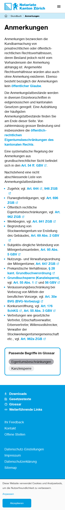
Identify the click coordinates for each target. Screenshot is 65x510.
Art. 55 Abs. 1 (23, 282)
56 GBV (50, 282)
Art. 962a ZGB (31, 339)
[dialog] (32, 494)
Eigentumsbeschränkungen (31, 362)
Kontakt (10, 428)
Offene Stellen (15, 434)
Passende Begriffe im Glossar (32, 353)
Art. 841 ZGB (42, 221)
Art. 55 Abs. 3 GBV (38, 311)
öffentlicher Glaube (26, 86)
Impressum (13, 455)
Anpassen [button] (8, 493)
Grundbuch (16, 16)
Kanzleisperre (21, 368)
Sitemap (11, 468)
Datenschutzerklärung (21, 461)
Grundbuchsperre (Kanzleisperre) (33, 278)
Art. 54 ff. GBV (32, 165)
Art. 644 (33, 188)
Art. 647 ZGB (45, 264)
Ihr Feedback (14, 422)
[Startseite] (6, 15)
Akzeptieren (17, 503)
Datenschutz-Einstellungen (24, 449)
